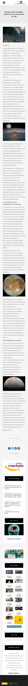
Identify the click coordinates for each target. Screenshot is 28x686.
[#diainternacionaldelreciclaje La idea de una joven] (18, 602)
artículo (7, 360)
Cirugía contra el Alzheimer (14, 539)
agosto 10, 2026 (14, 537)
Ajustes (11, 683)
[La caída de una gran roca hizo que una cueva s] (18, 574)
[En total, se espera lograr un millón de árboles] (9, 592)
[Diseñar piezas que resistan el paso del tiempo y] (9, 583)
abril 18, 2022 (14, 438)
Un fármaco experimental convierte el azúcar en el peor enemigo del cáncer (13, 495)
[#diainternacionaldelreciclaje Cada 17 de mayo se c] (18, 592)
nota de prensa (19, 207)
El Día (9, 430)
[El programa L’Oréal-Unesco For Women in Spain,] (9, 574)
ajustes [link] (13, 680)
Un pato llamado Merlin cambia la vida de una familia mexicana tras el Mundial (12, 504)
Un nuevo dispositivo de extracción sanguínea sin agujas (13, 487)
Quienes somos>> (14, 673)
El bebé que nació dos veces (11, 512)
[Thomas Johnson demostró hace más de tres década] (18, 611)
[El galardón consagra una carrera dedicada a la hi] (18, 583)
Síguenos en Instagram (14, 626)
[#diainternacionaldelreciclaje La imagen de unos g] (9, 611)
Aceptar (4, 683)
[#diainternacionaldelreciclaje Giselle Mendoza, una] (9, 602)
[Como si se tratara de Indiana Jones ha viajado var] (9, 620)
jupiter (16, 453)
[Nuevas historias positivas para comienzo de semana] (18, 620)
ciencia (12, 453)
